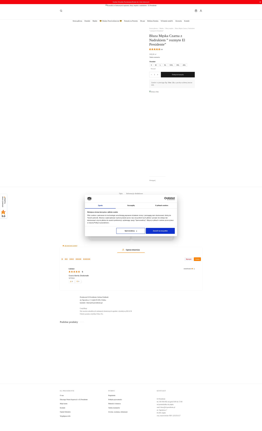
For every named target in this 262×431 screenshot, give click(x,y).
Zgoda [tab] (100, 205)
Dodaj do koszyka (178, 74)
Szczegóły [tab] (131, 205)
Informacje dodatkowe (134, 193)
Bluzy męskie (169, 28)
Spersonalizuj (129, 231)
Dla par (142, 21)
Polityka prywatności (115, 399)
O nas (62, 395)
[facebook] (158, 423)
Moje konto (63, 403)
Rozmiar (153, 61)
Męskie (95, 21)
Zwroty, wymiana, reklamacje (118, 412)
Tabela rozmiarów (154, 57)
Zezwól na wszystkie (160, 231)
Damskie (87, 21)
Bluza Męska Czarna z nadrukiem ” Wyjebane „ (148, 369)
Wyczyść (153, 69)
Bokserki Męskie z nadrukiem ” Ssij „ (181, 369)
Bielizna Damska (152, 21)
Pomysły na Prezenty (131, 21)
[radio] (151, 65)
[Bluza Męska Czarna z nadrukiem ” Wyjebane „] (149, 350)
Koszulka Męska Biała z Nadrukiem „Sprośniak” (76, 369)
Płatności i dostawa (114, 403)
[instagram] (162, 423)
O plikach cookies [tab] (161, 205)
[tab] (121, 193)
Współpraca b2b (65, 416)
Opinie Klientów (65, 412)
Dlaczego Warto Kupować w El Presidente (74, 399)
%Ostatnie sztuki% (167, 21)
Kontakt (186, 21)
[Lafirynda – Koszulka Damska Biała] (112, 350)
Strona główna (77, 21)
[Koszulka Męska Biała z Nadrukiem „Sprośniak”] (76, 350)
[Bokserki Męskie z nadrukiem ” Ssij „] (185, 350)
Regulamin (111, 395)
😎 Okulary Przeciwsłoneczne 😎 (111, 21)
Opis (121, 193)
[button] (63, 245)
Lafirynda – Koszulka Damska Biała (108, 369)
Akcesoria (178, 21)
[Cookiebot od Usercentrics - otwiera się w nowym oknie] (166, 198)
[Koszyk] (196, 11)
